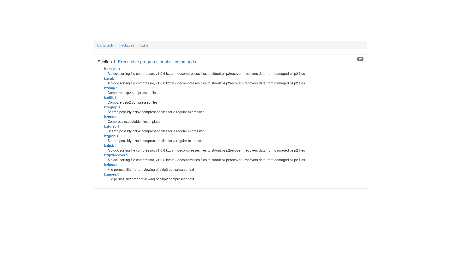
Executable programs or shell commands (157, 61)
